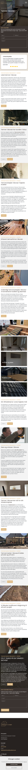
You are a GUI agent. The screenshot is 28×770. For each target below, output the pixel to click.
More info (25, 761)
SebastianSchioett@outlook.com (8, 750)
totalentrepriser (12, 504)
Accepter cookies (14, 764)
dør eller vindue (18, 449)
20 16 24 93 (10, 21)
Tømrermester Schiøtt (19, 132)
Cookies (1, 755)
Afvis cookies (14, 767)
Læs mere (5, 64)
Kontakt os (4, 21)
